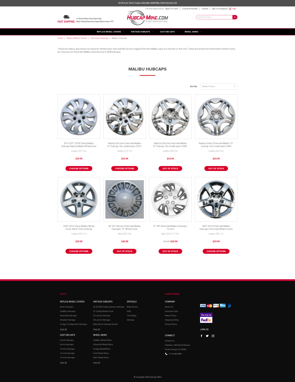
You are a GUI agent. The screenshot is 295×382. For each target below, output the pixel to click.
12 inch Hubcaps (67, 353)
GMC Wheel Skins (101, 357)
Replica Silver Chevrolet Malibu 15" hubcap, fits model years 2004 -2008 (216, 145)
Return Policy (170, 315)
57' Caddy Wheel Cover (103, 311)
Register (223, 9)
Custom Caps (167, 32)
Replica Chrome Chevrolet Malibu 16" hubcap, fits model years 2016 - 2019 (124, 145)
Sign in (215, 9)
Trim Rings (131, 315)
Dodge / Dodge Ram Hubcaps (73, 324)
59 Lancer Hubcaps (101, 320)
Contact (205, 9)
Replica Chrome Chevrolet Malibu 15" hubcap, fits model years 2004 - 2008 (170, 145)
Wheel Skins (191, 32)
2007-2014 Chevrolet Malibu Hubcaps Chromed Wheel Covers (216, 227)
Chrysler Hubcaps (68, 320)
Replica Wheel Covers (109, 32)
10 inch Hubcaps (67, 349)
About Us (169, 307)
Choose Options (78, 169)
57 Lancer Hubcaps (101, 315)
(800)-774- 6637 (172, 9)
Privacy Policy (171, 324)
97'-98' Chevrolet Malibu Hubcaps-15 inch (170, 227)
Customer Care (171, 311)
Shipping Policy (172, 320)
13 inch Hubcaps (67, 357)
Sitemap (130, 320)
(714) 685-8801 (175, 354)
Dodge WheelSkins (101, 349)
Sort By (193, 86)
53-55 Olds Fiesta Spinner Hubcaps (108, 307)
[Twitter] (207, 336)
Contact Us (170, 341)
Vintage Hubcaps (140, 32)
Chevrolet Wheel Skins (103, 344)
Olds (129, 311)
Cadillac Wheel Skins (102, 340)
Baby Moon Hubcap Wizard (105, 324)
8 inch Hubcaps (67, 344)
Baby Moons (132, 307)
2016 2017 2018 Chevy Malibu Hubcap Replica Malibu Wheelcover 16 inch (78, 145)
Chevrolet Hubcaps (68, 315)
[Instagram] (213, 336)
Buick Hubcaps (66, 307)
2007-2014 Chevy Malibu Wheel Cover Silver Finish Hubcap (78, 227)
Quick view (78, 116)
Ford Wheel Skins (101, 353)
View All (63, 329)
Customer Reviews (190, 9)
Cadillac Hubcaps (68, 311)
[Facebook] (201, 336)
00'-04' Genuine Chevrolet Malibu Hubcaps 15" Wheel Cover (124, 227)
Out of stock (170, 169)
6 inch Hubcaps (67, 340)
